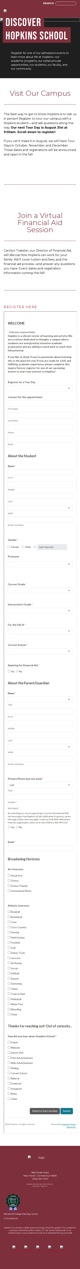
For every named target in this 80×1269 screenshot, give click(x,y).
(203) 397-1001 (40, 1178)
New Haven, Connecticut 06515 (40, 1175)
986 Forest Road (40, 1172)
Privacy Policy (40, 1186)
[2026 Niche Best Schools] (13, 1202)
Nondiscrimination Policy (40, 1184)
